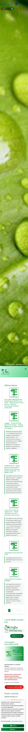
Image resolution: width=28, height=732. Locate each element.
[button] (25, 369)
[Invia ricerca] (12, 9)
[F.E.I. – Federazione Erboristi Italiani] (9, 4)
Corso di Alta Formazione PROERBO (13, 580)
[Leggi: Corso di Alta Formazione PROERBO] (14, 572)
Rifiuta (13, 729)
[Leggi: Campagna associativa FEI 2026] (14, 546)
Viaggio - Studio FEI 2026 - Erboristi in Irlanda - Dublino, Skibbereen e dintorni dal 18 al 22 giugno (13, 425)
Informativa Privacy (17, 721)
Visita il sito (15, 636)
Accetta (13, 726)
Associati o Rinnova (13, 687)
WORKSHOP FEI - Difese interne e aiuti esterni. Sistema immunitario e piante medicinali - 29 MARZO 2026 (12, 469)
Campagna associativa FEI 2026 (13, 553)
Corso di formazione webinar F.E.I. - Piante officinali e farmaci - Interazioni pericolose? (12, 512)
